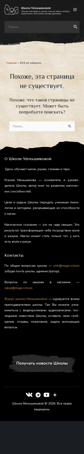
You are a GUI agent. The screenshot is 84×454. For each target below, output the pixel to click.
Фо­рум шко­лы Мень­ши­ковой (25, 299)
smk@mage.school (66, 266)
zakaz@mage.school (18, 288)
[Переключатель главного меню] (75, 9)
